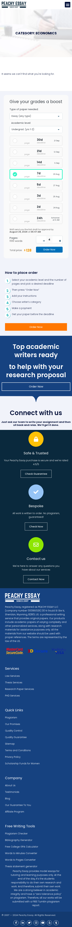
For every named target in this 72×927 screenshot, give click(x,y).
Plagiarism (11, 717)
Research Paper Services (19, 689)
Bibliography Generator (18, 840)
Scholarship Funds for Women (22, 763)
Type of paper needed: (24, 109)
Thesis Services (13, 682)
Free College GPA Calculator (21, 846)
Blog (7, 798)
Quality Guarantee (16, 737)
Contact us (36, 558)
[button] (67, 4)
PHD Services (12, 695)
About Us (10, 785)
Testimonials (12, 792)
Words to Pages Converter (20, 859)
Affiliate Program (14, 811)
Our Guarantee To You (18, 805)
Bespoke (36, 506)
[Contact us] (36, 544)
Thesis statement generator (21, 866)
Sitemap (10, 743)
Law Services (12, 676)
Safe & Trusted (36, 453)
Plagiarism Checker (16, 833)
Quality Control (13, 730)
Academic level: (21, 123)
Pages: (14, 237)
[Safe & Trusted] (36, 439)
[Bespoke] (36, 492)
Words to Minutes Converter (21, 853)
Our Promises (12, 724)
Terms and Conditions (18, 750)
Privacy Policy (12, 757)
